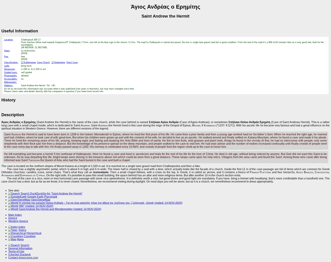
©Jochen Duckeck (19, 254)
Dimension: (9, 69)
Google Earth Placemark (42, 196)
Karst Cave (72, 62)
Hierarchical (34, 233)
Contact (23, 257)
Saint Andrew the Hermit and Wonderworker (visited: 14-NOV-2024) (60, 209)
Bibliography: (10, 82)
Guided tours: (11, 72)
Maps (20, 239)
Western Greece (18, 221)
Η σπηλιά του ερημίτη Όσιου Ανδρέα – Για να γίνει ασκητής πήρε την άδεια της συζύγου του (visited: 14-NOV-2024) (100, 202)
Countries (30, 236)
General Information (20, 248)
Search (25, 245)
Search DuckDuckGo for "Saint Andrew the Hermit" (52, 193)
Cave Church (43, 62)
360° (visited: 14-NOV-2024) (36, 206)
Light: (7, 66)
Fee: (6, 56)
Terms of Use (16, 251)
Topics (22, 230)
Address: (8, 85)
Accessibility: (11, 79)
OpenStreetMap (40, 199)
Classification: (11, 62)
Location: (8, 39)
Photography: (10, 75)
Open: (7, 50)
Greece (12, 218)
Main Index (15, 214)
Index (21, 227)
